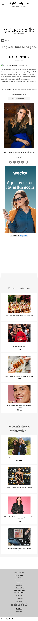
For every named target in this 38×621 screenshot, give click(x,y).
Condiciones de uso (19, 588)
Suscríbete (19, 611)
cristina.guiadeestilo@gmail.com (19, 152)
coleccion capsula (16, 89)
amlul (4, 89)
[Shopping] (19, 454)
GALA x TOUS (19, 57)
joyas (20, 91)
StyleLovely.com (19, 3)
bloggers (9, 89)
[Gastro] (19, 373)
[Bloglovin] (22, 162)
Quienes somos (19, 575)
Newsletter (19, 608)
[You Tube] (26, 605)
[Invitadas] (19, 545)
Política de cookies (19, 592)
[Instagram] (26, 162)
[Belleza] (19, 402)
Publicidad (19, 578)
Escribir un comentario (19, 94)
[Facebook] (14, 162)
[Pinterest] (18, 162)
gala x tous (16, 91)
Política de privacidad (19, 590)
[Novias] (19, 312)
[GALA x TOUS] (19, 65)
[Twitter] (10, 162)
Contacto (19, 582)
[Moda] (19, 341)
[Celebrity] (19, 484)
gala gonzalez (32, 89)
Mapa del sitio (19, 580)
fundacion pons (25, 89)
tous (24, 91)
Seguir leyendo (18, 98)
